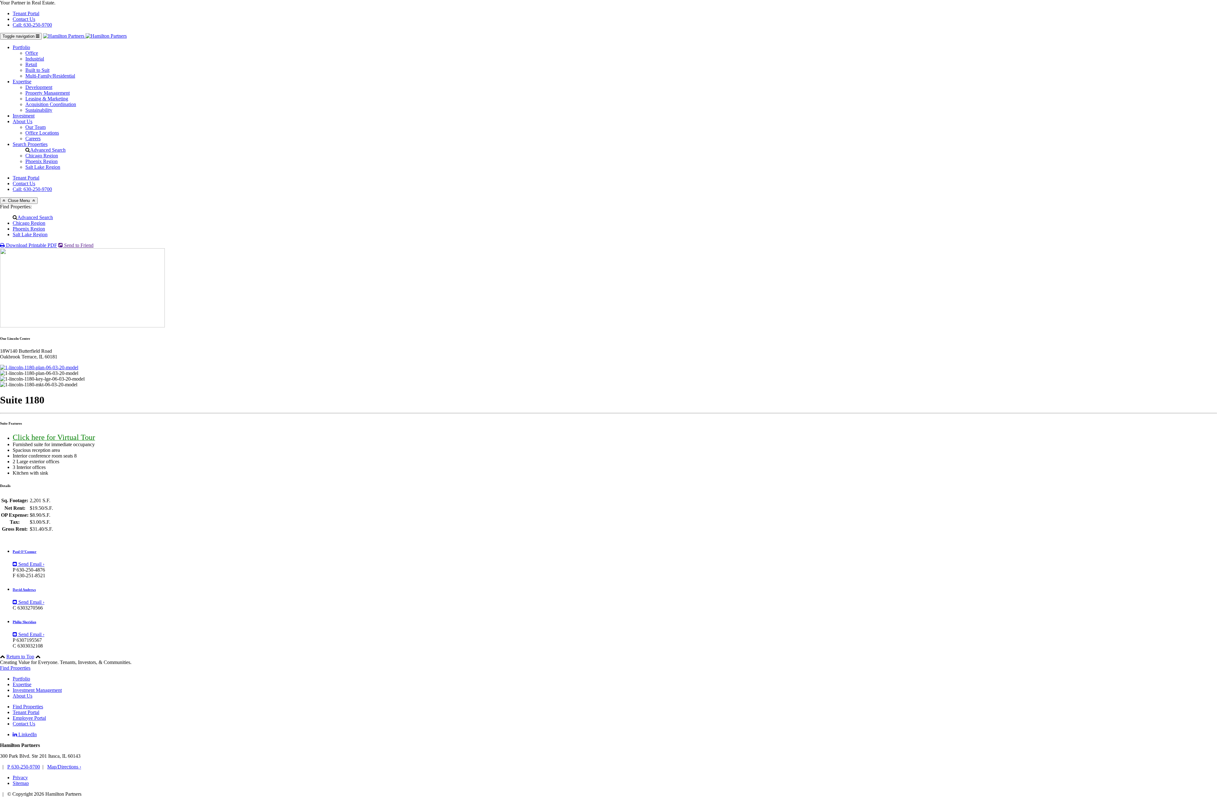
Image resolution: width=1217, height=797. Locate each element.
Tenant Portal (26, 13)
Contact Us (24, 19)
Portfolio (21, 47)
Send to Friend (78, 245)
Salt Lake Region (42, 167)
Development (38, 87)
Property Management (47, 93)
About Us (22, 121)
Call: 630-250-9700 (32, 25)
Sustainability (38, 110)
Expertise (22, 81)
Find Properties (15, 668)
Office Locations (42, 133)
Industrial (34, 58)
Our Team (35, 127)
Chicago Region (41, 155)
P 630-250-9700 (23, 766)
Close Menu (18, 200)
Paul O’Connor (24, 551)
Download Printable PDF (31, 245)
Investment (24, 115)
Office (31, 53)
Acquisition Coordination (50, 104)
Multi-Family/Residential (50, 76)
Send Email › (30, 564)
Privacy (20, 777)
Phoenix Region (41, 161)
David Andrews (24, 589)
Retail (31, 64)
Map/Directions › (64, 766)
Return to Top (20, 656)
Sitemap (21, 783)
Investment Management (37, 690)
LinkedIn (27, 734)
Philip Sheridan (24, 622)
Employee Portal (29, 718)
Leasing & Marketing (46, 98)
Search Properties (30, 144)
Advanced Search (48, 150)
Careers (33, 138)
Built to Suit (37, 70)
